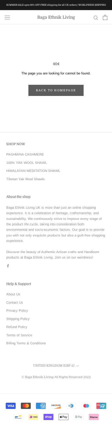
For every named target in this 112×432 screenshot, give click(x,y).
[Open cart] (105, 17)
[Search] (96, 17)
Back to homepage (56, 90)
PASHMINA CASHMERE (25, 154)
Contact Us (14, 302)
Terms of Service (19, 335)
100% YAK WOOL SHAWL (26, 163)
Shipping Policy (18, 319)
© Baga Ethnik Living (38, 377)
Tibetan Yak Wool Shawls (25, 179)
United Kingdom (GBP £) (53, 365)
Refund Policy (16, 327)
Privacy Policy (17, 310)
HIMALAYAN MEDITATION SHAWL (33, 171)
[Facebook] (8, 265)
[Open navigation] (7, 17)
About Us (13, 294)
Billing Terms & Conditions (26, 343)
